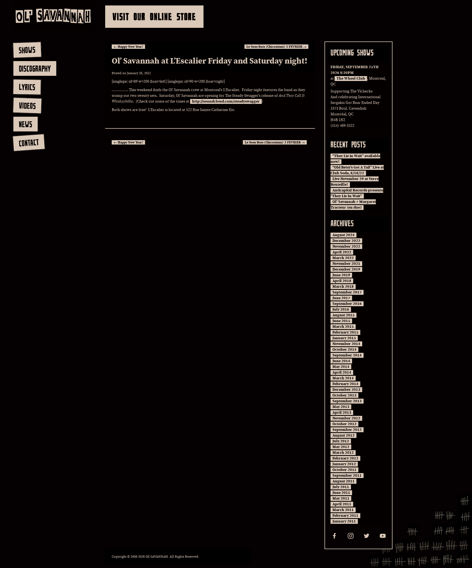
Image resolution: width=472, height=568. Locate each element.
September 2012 (347, 430)
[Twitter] (366, 536)
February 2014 (345, 384)
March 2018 (343, 286)
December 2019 (346, 269)
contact (28, 143)
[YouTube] (382, 536)
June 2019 (341, 275)
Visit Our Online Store (154, 16)
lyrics (27, 87)
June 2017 (341, 298)
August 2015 (343, 315)
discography (35, 68)
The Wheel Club (351, 78)
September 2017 (347, 292)
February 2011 (345, 516)
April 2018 (341, 281)
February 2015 (345, 332)
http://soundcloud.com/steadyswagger (226, 101)
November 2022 (346, 246)
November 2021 (346, 264)
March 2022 (343, 258)
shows (27, 49)
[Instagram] (350, 536)
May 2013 (340, 407)
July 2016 (340, 309)
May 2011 (340, 498)
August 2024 (343, 235)
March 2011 (343, 510)
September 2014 (347, 355)
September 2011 (347, 475)
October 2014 (344, 349)
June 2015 (341, 321)
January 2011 (344, 521)
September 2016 (347, 304)
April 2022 (341, 252)
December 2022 (346, 241)
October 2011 (344, 470)
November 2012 (346, 418)
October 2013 (344, 395)
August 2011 (343, 481)
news (25, 124)
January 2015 (344, 338)
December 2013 (346, 390)
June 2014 (341, 361)
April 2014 (341, 372)
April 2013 (341, 412)
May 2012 (340, 447)
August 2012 (343, 435)
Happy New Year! (128, 46)
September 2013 (347, 401)
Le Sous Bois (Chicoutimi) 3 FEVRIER (276, 46)
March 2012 (343, 453)
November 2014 (346, 344)
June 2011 (341, 493)
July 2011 (340, 487)
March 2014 (343, 378)
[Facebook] (334, 536)
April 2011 (341, 504)
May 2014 (340, 367)
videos (27, 105)
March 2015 (343, 327)
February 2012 (345, 458)
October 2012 (344, 424)
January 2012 (344, 464)
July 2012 (340, 441)
